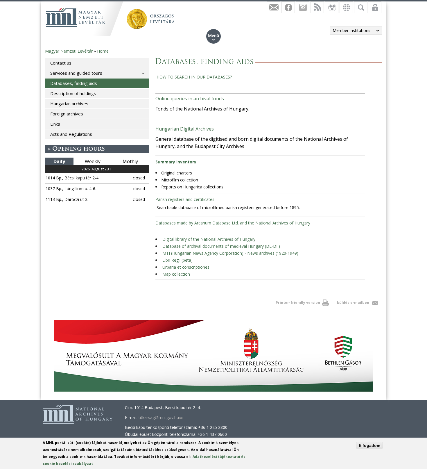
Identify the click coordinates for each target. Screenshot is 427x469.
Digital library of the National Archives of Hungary (208, 239)
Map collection (176, 274)
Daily (59, 161)
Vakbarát (331, 7)
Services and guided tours (76, 73)
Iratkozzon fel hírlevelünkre (273, 7)
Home (103, 51)
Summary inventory (175, 162)
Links (55, 124)
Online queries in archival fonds (189, 98)
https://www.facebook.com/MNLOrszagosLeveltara (288, 7)
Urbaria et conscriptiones (185, 267)
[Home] (75, 17)
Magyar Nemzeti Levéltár (69, 51)
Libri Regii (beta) (177, 260)
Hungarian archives (69, 103)
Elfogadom (369, 445)
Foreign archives (66, 114)
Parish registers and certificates (184, 199)
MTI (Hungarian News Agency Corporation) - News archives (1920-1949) (230, 253)
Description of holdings (73, 93)
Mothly (130, 161)
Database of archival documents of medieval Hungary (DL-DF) (221, 246)
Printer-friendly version (298, 302)
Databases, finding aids (73, 83)
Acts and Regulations (71, 134)
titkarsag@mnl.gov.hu (160, 417)
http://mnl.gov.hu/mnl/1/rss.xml (317, 7)
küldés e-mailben (353, 302)
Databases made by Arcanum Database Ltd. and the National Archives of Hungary (232, 223)
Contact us (60, 63)
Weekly (93, 161)
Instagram (302, 7)
